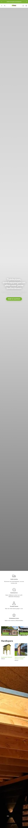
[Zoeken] (4, 5)
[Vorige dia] (1, 1)
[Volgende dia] (26, 1)
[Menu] (1, 5)
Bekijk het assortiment (14, 299)
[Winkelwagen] (26, 5)
